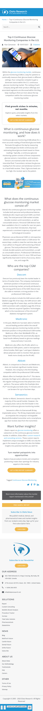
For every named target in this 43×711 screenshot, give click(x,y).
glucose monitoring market (21, 72)
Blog (3, 635)
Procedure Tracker (8, 613)
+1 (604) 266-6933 (11, 587)
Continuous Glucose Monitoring (24, 480)
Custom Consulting (8, 607)
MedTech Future (7, 638)
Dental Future (6, 645)
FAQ (3, 670)
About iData (6, 661)
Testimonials (6, 667)
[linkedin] (5, 708)
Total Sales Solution (8, 619)
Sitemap (5, 689)
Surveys (4, 616)
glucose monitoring (24, 430)
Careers (4, 673)
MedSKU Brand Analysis (10, 610)
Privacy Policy (6, 686)
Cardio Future (6, 641)
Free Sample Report (22, 505)
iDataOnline (6, 625)
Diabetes (36, 45)
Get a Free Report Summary (21, 120)
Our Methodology (8, 664)
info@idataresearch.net (13, 592)
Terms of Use (6, 683)
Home (4, 19)
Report (4, 604)
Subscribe (22, 529)
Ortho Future (6, 648)
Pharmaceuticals (7, 622)
